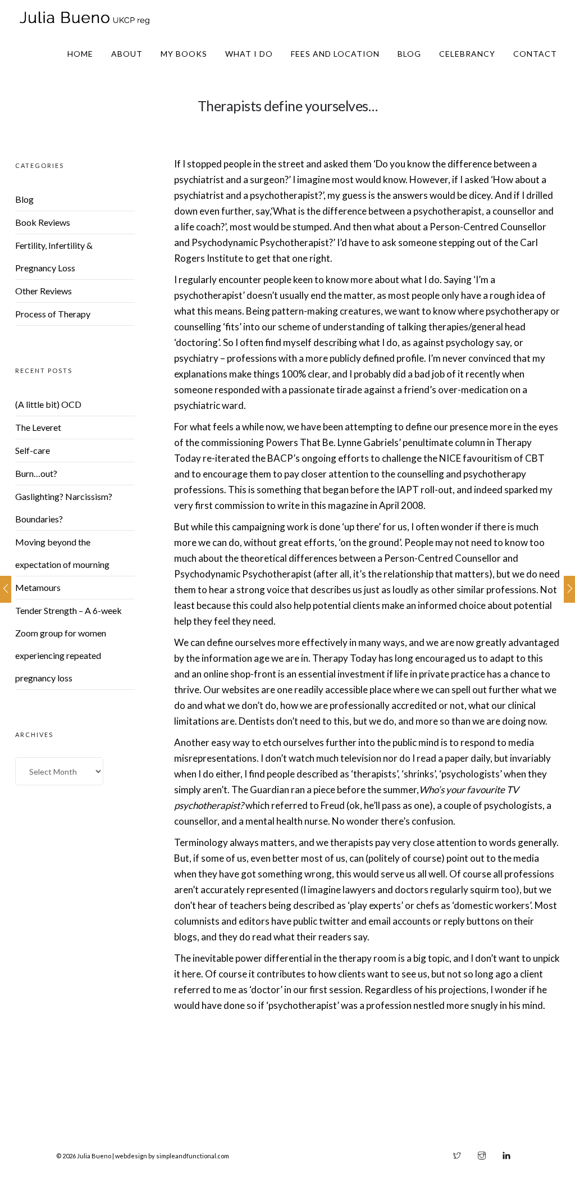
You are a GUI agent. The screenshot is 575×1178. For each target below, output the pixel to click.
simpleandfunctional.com (192, 1155)
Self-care (32, 450)
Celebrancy (467, 53)
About (127, 53)
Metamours (38, 587)
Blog (409, 53)
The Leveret (38, 427)
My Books (184, 53)
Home (80, 53)
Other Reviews (43, 290)
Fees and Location (335, 53)
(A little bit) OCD (48, 404)
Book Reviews (42, 222)
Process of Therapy (52, 313)
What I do (249, 53)
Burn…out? (36, 473)
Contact (535, 53)
